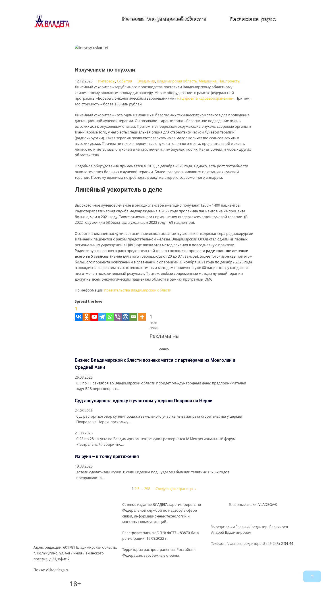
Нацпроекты (229, 81)
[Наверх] (312, 576)
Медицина (208, 81)
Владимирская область (177, 81)
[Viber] (118, 312)
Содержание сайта (49, 503)
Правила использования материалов (65, 520)
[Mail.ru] (125, 312)
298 (147, 488)
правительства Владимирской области (137, 290)
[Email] (133, 312)
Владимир (146, 81)
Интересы (106, 81)
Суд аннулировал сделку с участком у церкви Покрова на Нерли (143, 400)
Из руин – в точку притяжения (107, 456)
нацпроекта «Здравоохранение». (206, 98)
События (124, 81)
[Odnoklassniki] (86, 312)
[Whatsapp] (110, 312)
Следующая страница (176, 488)
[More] (142, 312)
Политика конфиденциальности (61, 512)
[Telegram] (102, 312)
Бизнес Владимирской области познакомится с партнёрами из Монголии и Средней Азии (155, 363)
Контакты (41, 537)
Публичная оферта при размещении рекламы (73, 529)
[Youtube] (94, 312)
